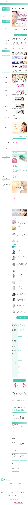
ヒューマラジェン (6, 112)
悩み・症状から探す (6, 21)
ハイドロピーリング (6, 149)
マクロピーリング (15, 176)
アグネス (5, 92)
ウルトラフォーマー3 (6, 118)
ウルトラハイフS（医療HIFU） (17, 169)
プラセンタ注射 (6, 153)
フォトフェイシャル (20, 250)
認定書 (19, 490)
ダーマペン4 (5, 84)
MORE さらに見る (19, 380)
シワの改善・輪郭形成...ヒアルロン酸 (18, 196)
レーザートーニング (6, 64)
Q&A (3, 16)
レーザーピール (6, 133)
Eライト (5, 56)
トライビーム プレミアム (6, 71)
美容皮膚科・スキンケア (6, 9)
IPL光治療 (5, 54)
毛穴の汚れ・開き (6, 40)
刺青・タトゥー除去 (6, 182)
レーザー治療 (6, 61)
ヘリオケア (5, 166)
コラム (4, 194)
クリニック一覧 (11, 485)
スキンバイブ (6, 174)
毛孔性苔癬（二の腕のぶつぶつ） (6, 43)
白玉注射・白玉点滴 (6, 143)
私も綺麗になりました (6, 11)
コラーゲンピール (6, 145)
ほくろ (5, 35)
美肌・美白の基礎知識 (6, 18)
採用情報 (2, 492)
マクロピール (6, 82)
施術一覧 (11, 483)
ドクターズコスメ (14, 469)
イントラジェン (6, 110)
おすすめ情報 (20, 485)
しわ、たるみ (13, 417)
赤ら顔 (5, 28)
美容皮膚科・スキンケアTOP (16, 409)
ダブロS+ (5, 120)
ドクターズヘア (6, 191)
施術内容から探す (5, 50)
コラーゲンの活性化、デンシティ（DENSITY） (19, 138)
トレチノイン (6, 164)
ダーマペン (14, 165)
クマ (4, 33)
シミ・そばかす (6, 23)
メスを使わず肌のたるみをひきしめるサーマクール (20, 170)
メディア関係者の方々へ (21, 492)
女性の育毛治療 (6, 189)
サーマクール (19, 286)
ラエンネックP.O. (6, 156)
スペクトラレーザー (6, 67)
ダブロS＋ (19, 298)
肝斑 (4, 26)
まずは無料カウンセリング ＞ (21, 35)
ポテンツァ (5, 95)
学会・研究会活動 (12, 490)
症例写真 (4, 14)
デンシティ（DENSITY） (5, 123)
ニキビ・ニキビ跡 (6, 30)
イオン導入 (5, 151)
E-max (5, 59)
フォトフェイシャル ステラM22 (22, 256)
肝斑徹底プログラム (6, 75)
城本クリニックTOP (3, 483)
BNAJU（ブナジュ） (6, 169)
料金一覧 (2, 485)
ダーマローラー (6, 90)
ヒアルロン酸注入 (6, 136)
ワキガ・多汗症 (6, 48)
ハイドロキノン (15, 177)
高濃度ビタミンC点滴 (6, 159)
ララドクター (6, 172)
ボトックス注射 (6, 139)
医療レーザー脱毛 (6, 178)
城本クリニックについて (3, 490)
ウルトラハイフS (20, 280)
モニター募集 (11, 492)
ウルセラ (5, 115)
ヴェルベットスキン (6, 88)
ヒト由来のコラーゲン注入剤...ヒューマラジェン (19, 195)
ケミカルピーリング (6, 80)
